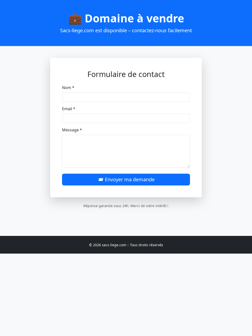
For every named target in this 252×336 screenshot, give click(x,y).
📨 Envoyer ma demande (126, 179)
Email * (68, 108)
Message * (72, 130)
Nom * (68, 87)
